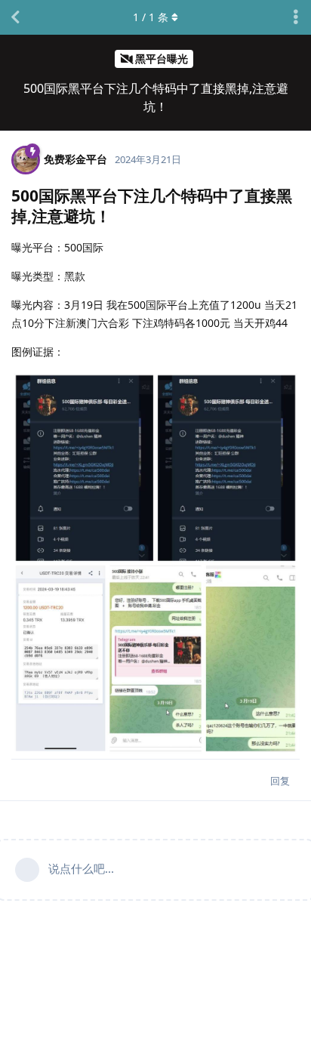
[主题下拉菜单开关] (296, 17)
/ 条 (150, 17)
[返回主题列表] (15, 17)
